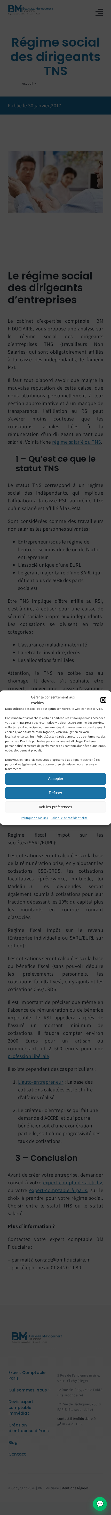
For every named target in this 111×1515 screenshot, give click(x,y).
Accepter (55, 778)
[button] (103, 700)
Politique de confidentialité (69, 818)
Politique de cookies (34, 818)
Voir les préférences (55, 807)
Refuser (55, 793)
